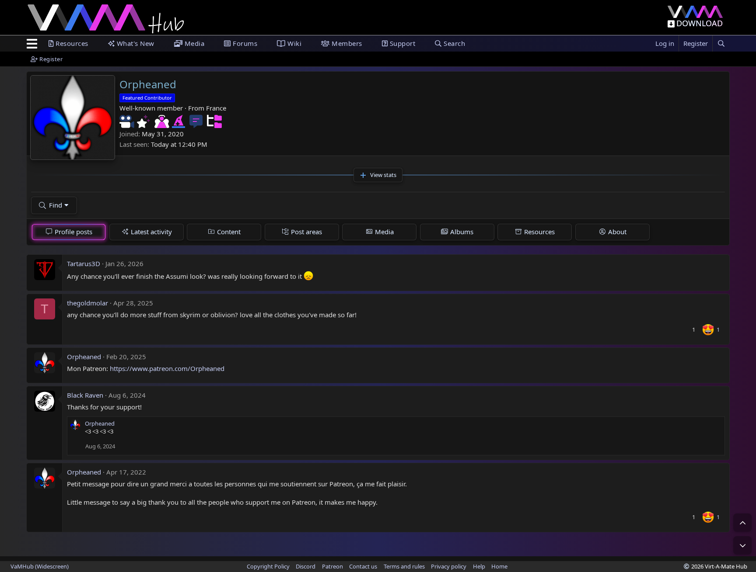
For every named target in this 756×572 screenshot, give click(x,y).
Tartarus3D (83, 263)
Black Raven (85, 395)
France (216, 108)
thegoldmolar (87, 302)
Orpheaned (84, 356)
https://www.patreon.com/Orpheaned (167, 368)
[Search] (721, 43)
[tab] (69, 232)
